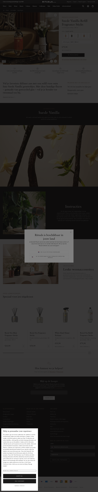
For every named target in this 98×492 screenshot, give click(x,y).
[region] (19, 459)
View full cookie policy (11, 470)
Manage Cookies (19, 485)
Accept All (19, 476)
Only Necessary (19, 481)
